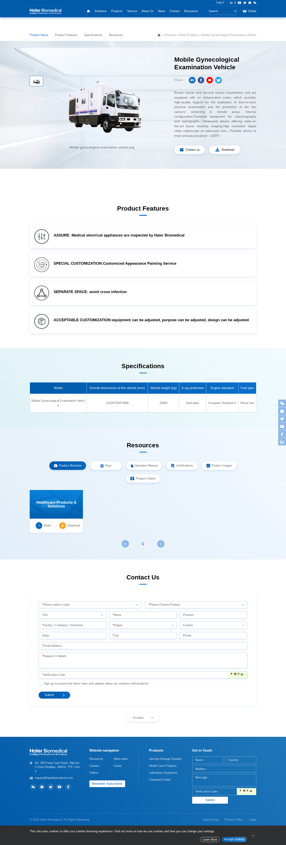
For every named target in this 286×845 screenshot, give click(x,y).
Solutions (101, 11)
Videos (93, 772)
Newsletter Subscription (107, 783)
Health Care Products (163, 765)
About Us (147, 11)
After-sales (121, 758)
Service (132, 11)
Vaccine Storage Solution (165, 758)
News (161, 11)
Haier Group (211, 819)
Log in (220, 2)
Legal (252, 819)
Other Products (189, 35)
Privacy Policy (234, 819)
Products (117, 11)
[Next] (160, 543)
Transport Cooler (159, 779)
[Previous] (125, 543)
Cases (118, 765)
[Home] (88, 11)
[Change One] (237, 675)
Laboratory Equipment (163, 772)
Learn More (210, 839)
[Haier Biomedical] (45, 11)
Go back (138, 717)
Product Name (39, 35)
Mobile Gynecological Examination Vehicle (228, 35)
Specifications (93, 35)
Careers (94, 765)
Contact (175, 11)
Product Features (66, 35)
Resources (191, 11)
